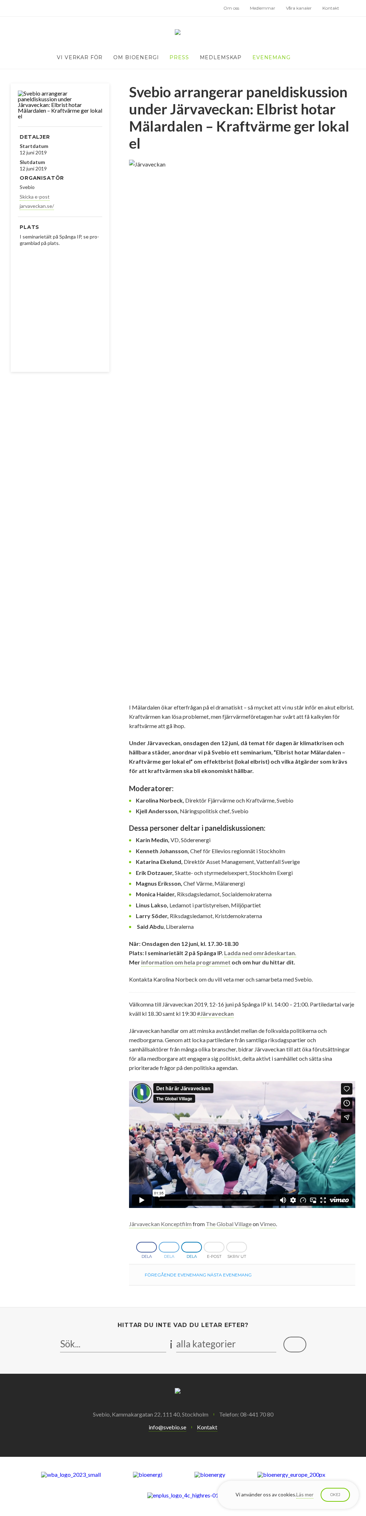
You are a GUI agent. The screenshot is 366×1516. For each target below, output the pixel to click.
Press (179, 57)
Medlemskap (221, 57)
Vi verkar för (80, 57)
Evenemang (271, 57)
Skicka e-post (35, 197)
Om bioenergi (136, 57)
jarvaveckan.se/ (37, 206)
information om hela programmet (186, 962)
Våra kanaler (299, 8)
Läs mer (304, 1494)
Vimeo (268, 1223)
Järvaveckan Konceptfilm (160, 1223)
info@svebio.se (167, 1427)
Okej (335, 1494)
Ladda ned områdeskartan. (260, 952)
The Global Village (229, 1223)
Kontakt (330, 8)
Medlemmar (262, 8)
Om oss (231, 8)
